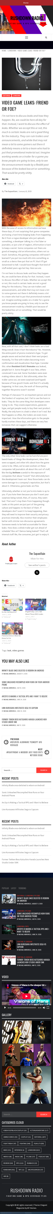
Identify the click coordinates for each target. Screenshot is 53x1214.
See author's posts (37, 565)
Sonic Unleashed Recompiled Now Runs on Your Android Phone (26, 683)
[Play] (5, 1007)
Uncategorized (35, 1170)
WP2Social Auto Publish (18, 1213)
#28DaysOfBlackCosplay (14, 1130)
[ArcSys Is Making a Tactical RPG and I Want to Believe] (9, 929)
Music (19, 1156)
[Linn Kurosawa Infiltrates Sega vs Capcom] (9, 944)
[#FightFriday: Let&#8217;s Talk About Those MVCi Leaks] (35, 605)
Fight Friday (9, 1143)
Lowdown (16, 95)
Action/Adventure (39, 1130)
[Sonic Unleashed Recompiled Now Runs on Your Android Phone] (9, 914)
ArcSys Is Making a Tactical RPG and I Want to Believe (24, 696)
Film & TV (39, 1143)
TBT (21, 1170)
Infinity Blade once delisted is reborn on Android (23, 670)
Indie (7, 1150)
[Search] (46, 37)
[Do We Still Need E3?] (12, 605)
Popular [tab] (5, 888)
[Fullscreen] (48, 1007)
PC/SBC (37, 895)
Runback (32, 1163)
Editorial (6, 95)
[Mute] (44, 1007)
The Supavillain (11, 191)
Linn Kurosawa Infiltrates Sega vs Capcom (20, 707)
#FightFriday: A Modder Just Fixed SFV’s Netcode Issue (25, 752)
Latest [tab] (13, 888)
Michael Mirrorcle (10, 674)
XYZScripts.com (37, 1213)
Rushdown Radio (26, 18)
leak (9, 650)
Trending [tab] (22, 888)
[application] (26, 996)
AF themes (31, 1208)
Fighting (20, 941)
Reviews (8, 1163)
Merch (7, 1156)
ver (5, 1176)
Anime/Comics (10, 1137)
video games (18, 650)
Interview (19, 1150)
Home (25, 2)
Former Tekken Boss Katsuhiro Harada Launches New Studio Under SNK (24, 721)
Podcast (44, 1156)
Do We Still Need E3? (9, 612)
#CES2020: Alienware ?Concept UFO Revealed (26, 742)
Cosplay (26, 1137)
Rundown (9, 1170)
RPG (27, 926)
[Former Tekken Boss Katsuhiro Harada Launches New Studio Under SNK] (9, 960)
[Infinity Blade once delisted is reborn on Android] (9, 898)
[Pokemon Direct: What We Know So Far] (12, 628)
